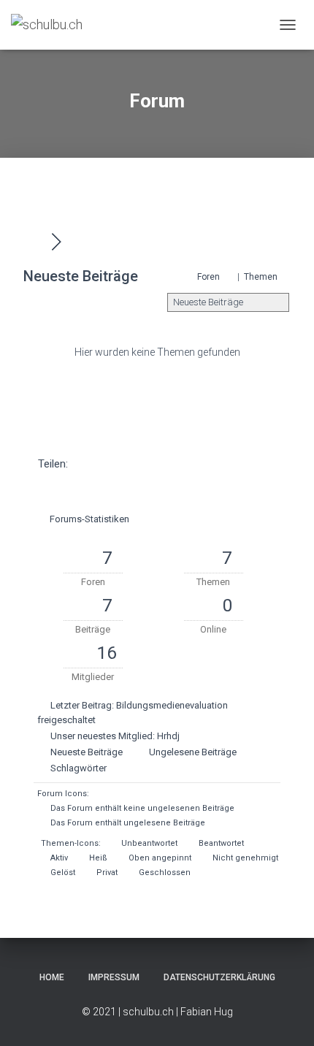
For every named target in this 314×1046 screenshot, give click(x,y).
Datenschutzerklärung (219, 977)
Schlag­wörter (78, 768)
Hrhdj (168, 735)
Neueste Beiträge (86, 752)
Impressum (113, 977)
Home (51, 977)
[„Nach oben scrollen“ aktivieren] (285, 1017)
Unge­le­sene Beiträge (193, 752)
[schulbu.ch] (52, 25)
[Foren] (36, 241)
